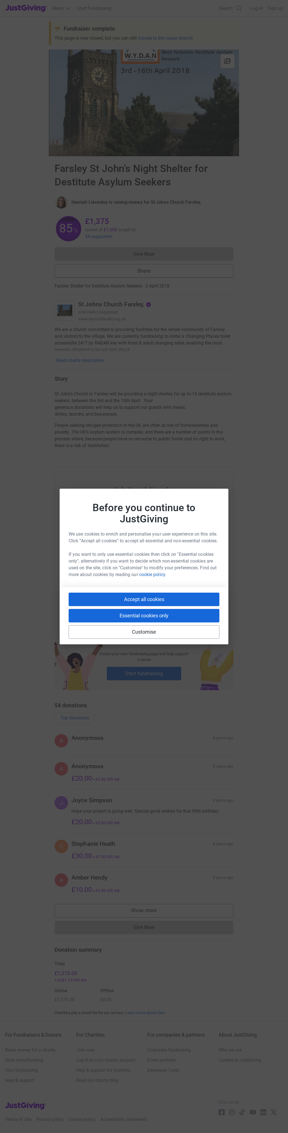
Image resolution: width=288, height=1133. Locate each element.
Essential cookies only (144, 615)
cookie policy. (152, 574)
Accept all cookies (144, 599)
